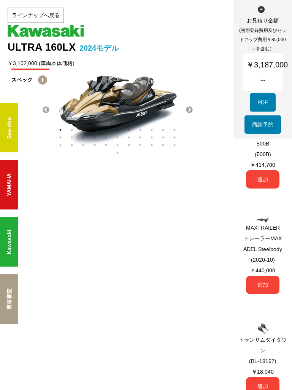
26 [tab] (94, 145)
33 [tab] (174, 145)
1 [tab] (60, 130)
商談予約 (262, 124)
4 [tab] (94, 130)
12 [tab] (60, 137)
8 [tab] (140, 130)
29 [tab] (129, 145)
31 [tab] (152, 145)
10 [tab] (163, 130)
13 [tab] (72, 137)
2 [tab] (72, 130)
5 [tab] (106, 130)
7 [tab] (129, 130)
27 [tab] (106, 145)
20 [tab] (152, 137)
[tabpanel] (118, 110)
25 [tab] (83, 145)
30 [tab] (140, 145)
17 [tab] (117, 137)
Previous (46, 110)
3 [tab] (83, 130)
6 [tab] (117, 130)
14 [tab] (83, 137)
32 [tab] (163, 145)
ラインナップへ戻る (36, 15)
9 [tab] (152, 130)
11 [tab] (174, 130)
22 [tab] (174, 137)
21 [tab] (163, 137)
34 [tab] (117, 153)
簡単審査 (9, 299)
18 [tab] (129, 137)
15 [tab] (94, 137)
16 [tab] (106, 137)
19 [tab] (140, 137)
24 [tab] (72, 145)
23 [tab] (60, 145)
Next (189, 110)
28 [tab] (117, 145)
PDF (262, 102)
